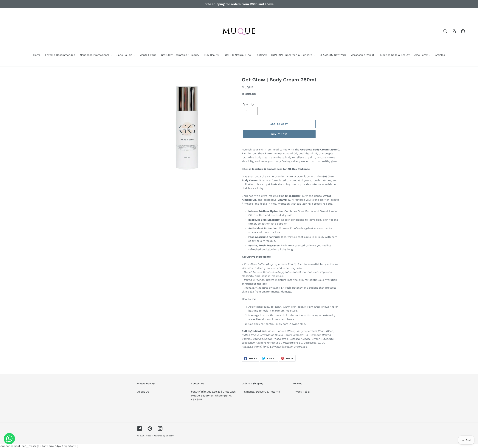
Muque (149, 436)
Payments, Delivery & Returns (261, 391)
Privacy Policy (301, 391)
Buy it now (279, 134)
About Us (143, 391)
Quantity (248, 104)
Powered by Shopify (163, 436)
